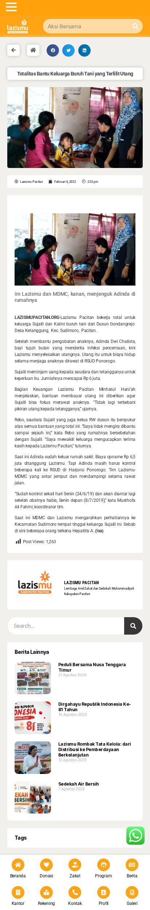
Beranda (18, 875)
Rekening (46, 903)
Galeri (132, 903)
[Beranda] (18, 864)
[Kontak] (74, 892)
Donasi (46, 875)
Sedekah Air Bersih (78, 784)
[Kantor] (18, 892)
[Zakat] (74, 864)
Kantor (18, 903)
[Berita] (132, 864)
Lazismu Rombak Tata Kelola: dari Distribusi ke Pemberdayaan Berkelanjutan (94, 749)
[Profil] (103, 892)
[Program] (103, 864)
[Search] (135, 26)
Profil (103, 903)
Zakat (75, 875)
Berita (132, 875)
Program (103, 875)
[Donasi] (46, 864)
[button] (53, 50)
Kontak (75, 903)
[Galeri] (132, 892)
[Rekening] (46, 892)
